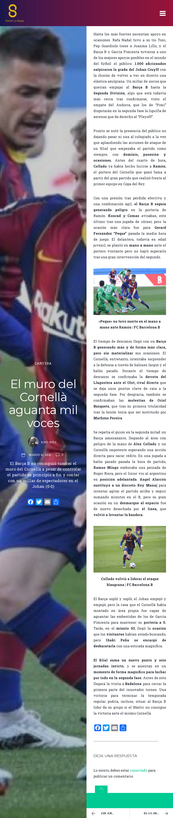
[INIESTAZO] (12, 16)
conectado (138, 770)
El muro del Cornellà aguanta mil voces (43, 403)
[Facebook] (30, 502)
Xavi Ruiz (49, 442)
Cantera (43, 363)
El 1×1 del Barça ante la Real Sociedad (158, 813)
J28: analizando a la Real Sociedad (115, 813)
